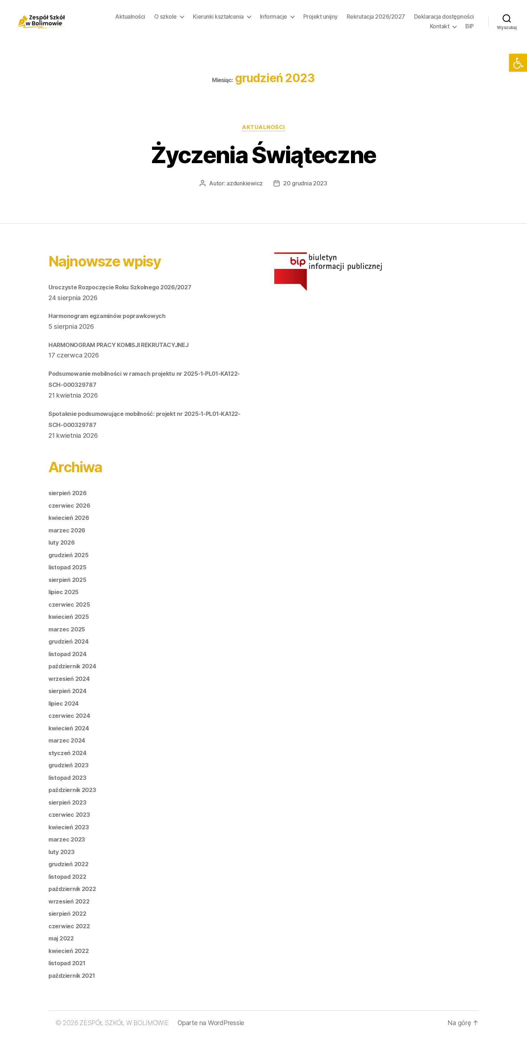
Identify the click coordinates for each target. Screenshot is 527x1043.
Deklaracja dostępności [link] (444, 16)
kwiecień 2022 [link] (68, 950)
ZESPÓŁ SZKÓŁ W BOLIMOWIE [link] (124, 1023)
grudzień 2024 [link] (68, 641)
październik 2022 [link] (72, 888)
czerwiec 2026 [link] (69, 505)
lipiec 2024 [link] (63, 703)
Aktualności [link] (130, 16)
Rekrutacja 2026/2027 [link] (376, 16)
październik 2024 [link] (72, 666)
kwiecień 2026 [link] (68, 517)
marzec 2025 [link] (66, 629)
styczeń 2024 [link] (67, 753)
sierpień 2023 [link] (67, 802)
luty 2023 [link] (61, 851)
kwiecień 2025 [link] (68, 616)
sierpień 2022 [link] (67, 913)
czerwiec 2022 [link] (69, 926)
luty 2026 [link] (61, 542)
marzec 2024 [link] (66, 740)
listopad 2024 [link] (67, 654)
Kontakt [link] (440, 26)
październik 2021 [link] (71, 975)
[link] (518, 63)
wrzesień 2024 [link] (69, 678)
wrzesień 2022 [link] (69, 901)
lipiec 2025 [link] (63, 592)
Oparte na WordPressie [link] (210, 1023)
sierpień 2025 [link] (67, 579)
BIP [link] (469, 26)
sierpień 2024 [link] (67, 690)
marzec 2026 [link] (66, 530)
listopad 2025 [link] (67, 567)
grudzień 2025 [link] (68, 555)
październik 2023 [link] (72, 789)
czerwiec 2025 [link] (69, 604)
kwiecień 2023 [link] (68, 827)
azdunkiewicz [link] (245, 183)
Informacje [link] (273, 16)
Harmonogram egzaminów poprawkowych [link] (107, 315)
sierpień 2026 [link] (67, 493)
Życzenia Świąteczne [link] (263, 155)
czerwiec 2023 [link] (69, 814)
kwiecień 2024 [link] (68, 728)
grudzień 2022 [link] (68, 864)
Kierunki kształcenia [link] (218, 16)
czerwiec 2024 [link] (69, 715)
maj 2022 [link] (61, 938)
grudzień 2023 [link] (68, 765)
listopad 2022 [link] (67, 876)
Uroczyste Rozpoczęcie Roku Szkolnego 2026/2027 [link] (119, 287)
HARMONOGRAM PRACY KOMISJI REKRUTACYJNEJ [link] (118, 345)
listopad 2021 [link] (66, 963)
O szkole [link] (165, 16)
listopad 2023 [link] (67, 777)
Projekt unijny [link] (320, 16)
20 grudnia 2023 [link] (305, 183)
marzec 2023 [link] (66, 839)
